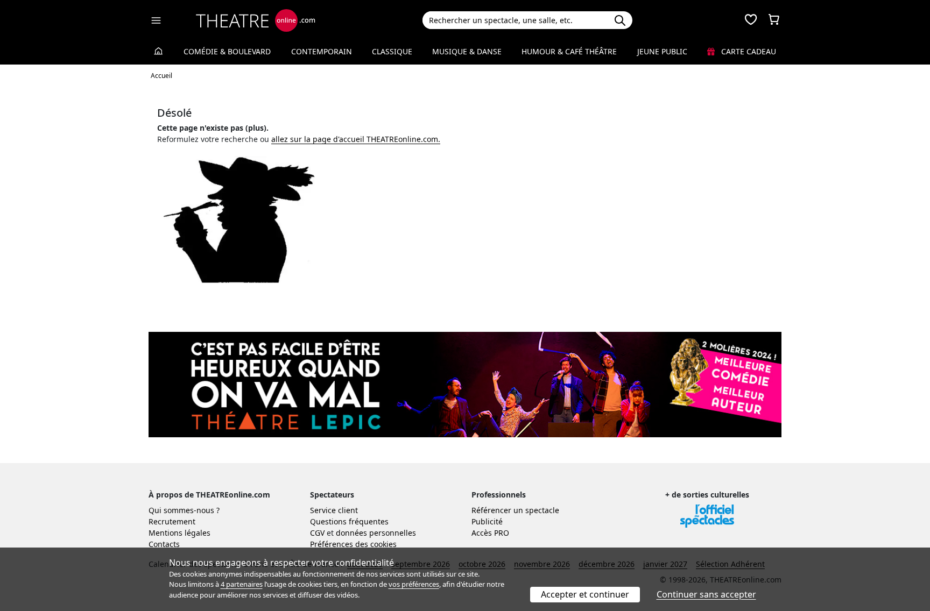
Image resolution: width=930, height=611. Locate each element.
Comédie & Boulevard (227, 51)
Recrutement (172, 521)
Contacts (164, 544)
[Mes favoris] (751, 20)
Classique (392, 51)
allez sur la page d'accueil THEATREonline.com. (355, 139)
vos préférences (414, 584)
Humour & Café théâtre (569, 51)
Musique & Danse (467, 51)
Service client (334, 510)
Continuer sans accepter (706, 594)
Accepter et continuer (585, 594)
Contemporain (321, 51)
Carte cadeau (747, 51)
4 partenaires (242, 584)
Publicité (487, 521)
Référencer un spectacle (515, 510)
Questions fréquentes (349, 521)
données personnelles (376, 533)
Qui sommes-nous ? (184, 510)
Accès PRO (490, 533)
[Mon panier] (774, 20)
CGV (317, 533)
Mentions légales (179, 533)
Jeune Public (662, 51)
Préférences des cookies (353, 544)
